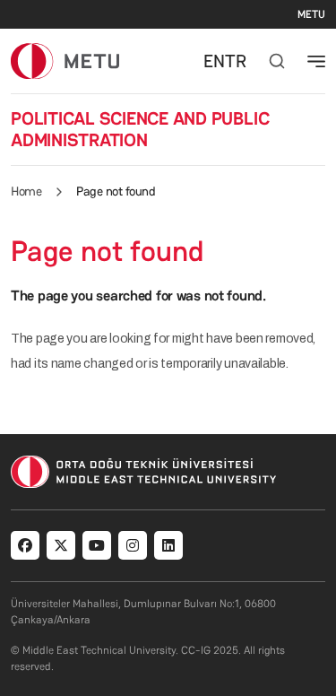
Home (26, 191)
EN (214, 61)
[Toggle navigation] (316, 61)
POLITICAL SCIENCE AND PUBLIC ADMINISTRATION (140, 129)
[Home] (65, 60)
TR (235, 61)
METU (311, 14)
